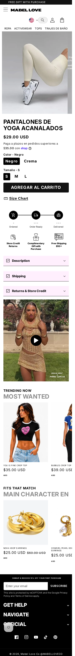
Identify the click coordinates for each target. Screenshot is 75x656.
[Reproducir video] (36, 340)
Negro (11, 161)
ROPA (7, 28)
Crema (30, 161)
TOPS (38, 28)
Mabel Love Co (30, 653)
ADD (5, 473)
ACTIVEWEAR (23, 28)
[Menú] (5, 10)
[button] (43, 20)
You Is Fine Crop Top (15, 463)
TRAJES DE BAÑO (56, 28)
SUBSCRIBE (59, 585)
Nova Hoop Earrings (15, 543)
